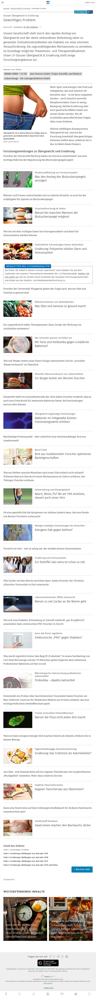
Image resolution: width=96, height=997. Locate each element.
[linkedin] (48, 994)
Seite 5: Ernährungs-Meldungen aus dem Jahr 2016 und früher (30, 865)
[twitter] (20, 994)
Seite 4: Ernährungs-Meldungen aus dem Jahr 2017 (25, 861)
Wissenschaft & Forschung (20, 8)
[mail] (62, 994)
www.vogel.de (48, 983)
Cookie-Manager (11, 969)
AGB (48, 969)
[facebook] (6, 994)
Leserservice (22, 969)
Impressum (32, 971)
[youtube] (58, 956)
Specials (6, 8)
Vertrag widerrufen (55, 971)
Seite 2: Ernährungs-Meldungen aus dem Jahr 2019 (25, 853)
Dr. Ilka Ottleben (31, 27)
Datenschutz (31, 969)
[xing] (34, 993)
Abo (47, 971)
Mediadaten (85, 969)
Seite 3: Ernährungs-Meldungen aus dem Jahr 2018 (25, 857)
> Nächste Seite (82, 869)
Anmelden (90, 3)
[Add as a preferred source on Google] (48, 963)
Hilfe (52, 969)
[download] (75, 993)
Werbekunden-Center (73, 969)
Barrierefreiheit (41, 969)
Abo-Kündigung (60, 969)
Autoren (65, 971)
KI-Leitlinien (40, 971)
